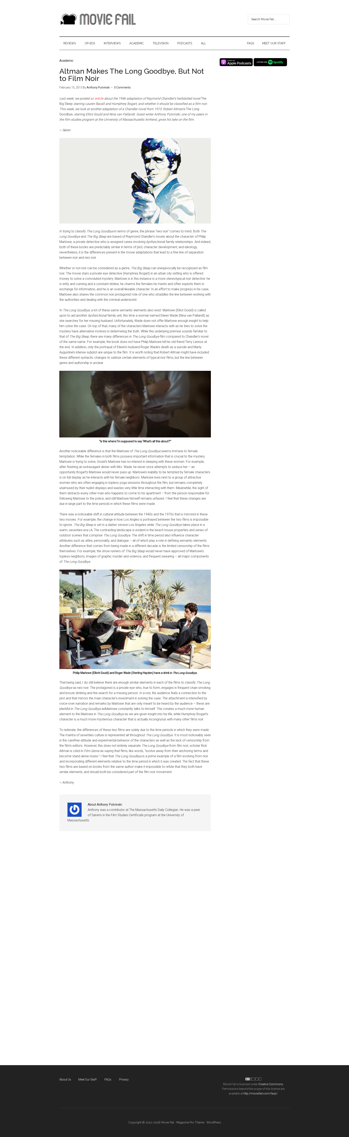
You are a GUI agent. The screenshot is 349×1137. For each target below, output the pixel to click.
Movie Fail (97, 19)
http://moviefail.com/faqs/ (260, 1093)
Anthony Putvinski (98, 87)
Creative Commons (270, 1084)
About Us (65, 1079)
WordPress (213, 1122)
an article (96, 98)
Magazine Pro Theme (190, 1122)
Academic (66, 61)
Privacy (124, 1079)
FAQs (107, 1079)
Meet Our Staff (87, 1079)
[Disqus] (135, 897)
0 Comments (122, 87)
